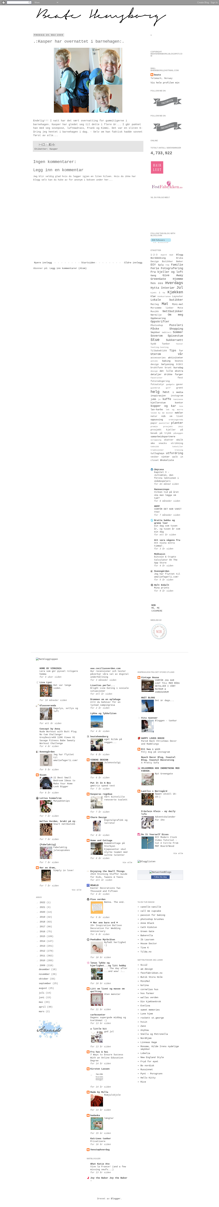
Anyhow (144, 1030)
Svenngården (161, 571)
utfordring (174, 453)
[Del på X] (47, 144)
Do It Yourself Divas (155, 834)
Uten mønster (112, 994)
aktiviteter (175, 357)
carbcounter (97, 1014)
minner (169, 413)
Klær (153, 296)
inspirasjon (158, 395)
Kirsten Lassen (100, 1068)
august (43, 988)
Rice (143, 1081)
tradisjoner (157, 450)
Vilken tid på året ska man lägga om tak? (166, 495)
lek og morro (174, 410)
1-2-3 (154, 255)
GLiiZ (143, 965)
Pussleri (176, 325)
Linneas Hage (148, 1042)
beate (157, 74)
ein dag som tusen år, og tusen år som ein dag (167, 529)
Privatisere (97, 1141)
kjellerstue (158, 402)
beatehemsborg (99, 736)
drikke (168, 374)
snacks (163, 443)
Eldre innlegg (133, 262)
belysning (167, 364)
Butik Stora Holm (151, 977)
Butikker (167, 261)
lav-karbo (157, 409)
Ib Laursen (147, 939)
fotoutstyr (157, 384)
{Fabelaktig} (48, 844)
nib (163, 416)
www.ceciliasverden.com (105, 668)
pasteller (164, 423)
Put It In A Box (100, 783)
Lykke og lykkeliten (103, 713)
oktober (44, 978)
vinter (165, 456)
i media (177, 392)
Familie (177, 264)
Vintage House (150, 677)
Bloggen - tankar (166, 720)
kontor (179, 402)
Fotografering (172, 268)
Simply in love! (63, 870)
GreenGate (158, 279)
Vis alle (76, 890)
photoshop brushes (152, 919)
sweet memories (150, 1009)
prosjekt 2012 (173, 427)
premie (154, 427)
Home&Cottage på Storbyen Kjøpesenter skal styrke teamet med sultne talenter (115, 849)
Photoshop (157, 325)
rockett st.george (152, 1017)
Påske (155, 328)
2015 (43, 936)
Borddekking (158, 258)
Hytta (155, 288)
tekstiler (177, 447)
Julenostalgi (112, 762)
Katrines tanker (100, 1138)
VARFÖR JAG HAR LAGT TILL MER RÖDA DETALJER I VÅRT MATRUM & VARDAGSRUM (167, 686)
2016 (43, 931)
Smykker (155, 332)
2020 (43, 912)
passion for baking (152, 915)
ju (159, 399)
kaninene (178, 399)
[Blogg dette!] (43, 144)
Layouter (177, 296)
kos (181, 406)
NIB (153, 605)
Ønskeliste (167, 460)
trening (179, 450)
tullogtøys (157, 453)
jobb (153, 399)
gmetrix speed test (102, 785)
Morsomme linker (162, 308)
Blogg (179, 254)
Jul (179, 287)
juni (42, 997)
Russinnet (146, 1069)
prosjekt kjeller (163, 430)
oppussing (157, 419)
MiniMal (145, 981)
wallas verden (149, 997)
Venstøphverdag (100, 1149)
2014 (43, 941)
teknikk (155, 447)
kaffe (167, 399)
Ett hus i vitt (150, 749)
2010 (43, 960)
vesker (155, 457)
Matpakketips (61, 801)
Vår (180, 354)
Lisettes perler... (102, 685)
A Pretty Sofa (150, 763)
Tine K (144, 947)
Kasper (54, 149)
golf (168, 388)
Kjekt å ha (158, 293)
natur (154, 416)
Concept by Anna (50, 728)
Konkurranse (164, 297)
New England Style (152, 1057)
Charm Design (98, 817)
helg (155, 392)
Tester (179, 344)
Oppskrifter (160, 321)
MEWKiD (94, 885)
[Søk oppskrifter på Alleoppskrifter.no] (47, 659)
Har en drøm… (48, 867)
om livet (176, 416)
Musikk (155, 311)
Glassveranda (48, 705)
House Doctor (148, 943)
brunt (168, 368)
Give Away (173, 275)
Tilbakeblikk (159, 351)
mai (41, 1002)
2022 (43, 902)
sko (153, 443)
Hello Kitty (148, 1077)
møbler (179, 412)
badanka (95, 1115)
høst (166, 392)
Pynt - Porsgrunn (151, 1073)
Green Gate (147, 931)
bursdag (178, 367)
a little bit (98, 1028)
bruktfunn (157, 368)
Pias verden (97, 899)
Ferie (155, 268)
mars (42, 1011)
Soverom (157, 335)
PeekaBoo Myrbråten (102, 939)
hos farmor (147, 993)
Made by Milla (99, 1092)
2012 (43, 951)
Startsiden (88, 262)
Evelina (145, 1005)
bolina (144, 985)
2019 (43, 917)
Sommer (178, 332)
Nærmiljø (156, 315)
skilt (179, 439)
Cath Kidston (148, 927)
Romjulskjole (112, 1095)
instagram (177, 396)
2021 (43, 907)
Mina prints (161, 588)
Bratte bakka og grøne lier (164, 521)
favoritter (157, 378)
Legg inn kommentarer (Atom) (68, 268)
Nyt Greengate (164, 773)
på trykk (165, 433)
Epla (161, 264)
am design (146, 969)
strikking (177, 443)
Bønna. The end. (114, 902)
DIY (153, 264)
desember (45, 969)
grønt (179, 388)
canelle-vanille (150, 907)
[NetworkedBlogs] (160, 872)
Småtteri (166, 332)
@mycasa (159, 469)
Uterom (156, 354)
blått (179, 364)
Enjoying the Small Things (107, 871)
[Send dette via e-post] (40, 144)
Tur (181, 350)
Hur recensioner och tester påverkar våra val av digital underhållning (109, 674)
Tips (172, 350)
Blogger (115, 1198)
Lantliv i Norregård (154, 791)
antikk (154, 361)
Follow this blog (160, 877)
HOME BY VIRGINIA (50, 668)
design (154, 371)
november (45, 974)
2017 (43, 926)
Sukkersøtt (174, 340)
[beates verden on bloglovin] (161, 242)
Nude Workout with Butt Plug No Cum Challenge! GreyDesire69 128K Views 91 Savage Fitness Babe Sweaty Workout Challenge (58, 737)
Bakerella (146, 935)
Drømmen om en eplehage (105, 699)
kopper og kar (163, 406)
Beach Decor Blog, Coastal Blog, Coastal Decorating (158, 758)
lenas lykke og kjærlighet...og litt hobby (108, 964)
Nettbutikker (173, 311)
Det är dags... (164, 700)
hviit (143, 1022)
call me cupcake (150, 911)
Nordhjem (145, 1038)
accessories (158, 358)
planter (177, 423)
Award (164, 255)
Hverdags (174, 283)
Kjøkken (175, 292)
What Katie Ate (100, 1163)
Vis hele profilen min (165, 82)
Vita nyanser (149, 717)
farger (179, 374)
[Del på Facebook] (50, 144)
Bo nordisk (147, 1065)
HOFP (157, 506)
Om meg (175, 314)
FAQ (167, 265)
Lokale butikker (167, 299)
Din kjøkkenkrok (150, 1001)
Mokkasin (159, 554)
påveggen (178, 433)
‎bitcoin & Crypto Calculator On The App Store (165, 560)
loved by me (158, 413)
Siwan (43, 775)
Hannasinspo (161, 489)
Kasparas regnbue (101, 794)
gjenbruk (155, 388)
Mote (180, 308)
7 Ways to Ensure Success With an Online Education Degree (106, 1057)
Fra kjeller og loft (167, 272)
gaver (179, 384)
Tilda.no (145, 951)
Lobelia (145, 1053)
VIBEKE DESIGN (99, 759)
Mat (165, 304)
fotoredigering (160, 381)
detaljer (156, 374)
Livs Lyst (46, 682)
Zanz (143, 1026)
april (43, 1006)
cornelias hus (149, 989)
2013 (43, 946)
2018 (43, 921)
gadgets (170, 385)
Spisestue (175, 335)
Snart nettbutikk (64, 824)
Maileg (155, 304)
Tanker (166, 344)
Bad (171, 255)
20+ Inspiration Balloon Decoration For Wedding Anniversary (106, 928)
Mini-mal (177, 304)
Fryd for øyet (149, 1061)
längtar (109, 1118)
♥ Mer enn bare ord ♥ (104, 922)
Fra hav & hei (99, 1052)
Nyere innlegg (43, 262)
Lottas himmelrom (50, 798)
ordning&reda (176, 420)
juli (42, 992)
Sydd (153, 344)
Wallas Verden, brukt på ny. (58, 821)
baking (166, 361)
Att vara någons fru (167, 540)
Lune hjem (146, 1013)
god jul (109, 1031)
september (46, 983)
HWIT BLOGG (148, 697)
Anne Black (147, 923)
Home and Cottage (101, 840)
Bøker (179, 261)
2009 (43, 965)
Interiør (168, 288)
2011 (43, 955)
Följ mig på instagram (155, 752)
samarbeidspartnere (163, 436)
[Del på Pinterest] (53, 144)
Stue (155, 340)
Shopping (176, 328)
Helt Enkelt (161, 585)
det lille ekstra (171, 371)
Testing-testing (160, 347)
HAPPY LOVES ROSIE (152, 738)
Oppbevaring (158, 318)
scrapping (156, 440)
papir (154, 423)
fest (180, 378)
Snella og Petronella (154, 1034)
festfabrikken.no (151, 973)
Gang (153, 275)
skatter (168, 440)
